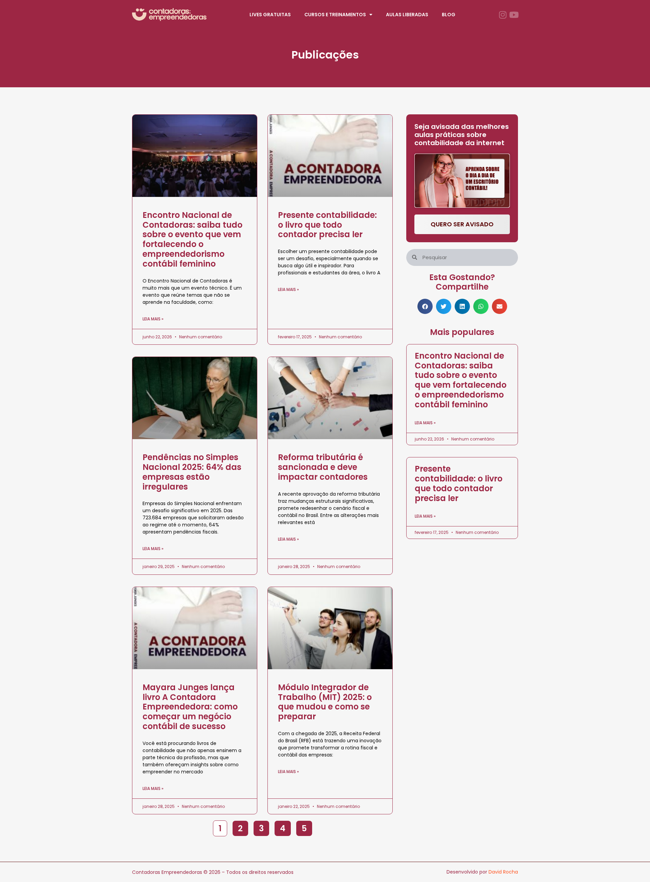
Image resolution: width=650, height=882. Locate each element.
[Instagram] (502, 14)
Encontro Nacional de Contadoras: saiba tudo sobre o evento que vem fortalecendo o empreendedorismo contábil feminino (192, 239)
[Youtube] (514, 14)
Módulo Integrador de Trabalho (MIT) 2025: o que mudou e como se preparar (325, 702)
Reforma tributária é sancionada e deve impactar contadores (323, 467)
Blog (448, 14)
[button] (425, 306)
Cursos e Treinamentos (335, 14)
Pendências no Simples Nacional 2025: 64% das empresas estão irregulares (192, 472)
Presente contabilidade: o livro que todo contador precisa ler (327, 224)
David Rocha (503, 871)
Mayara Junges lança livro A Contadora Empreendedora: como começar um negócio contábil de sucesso (190, 707)
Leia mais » (153, 319)
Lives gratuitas (270, 14)
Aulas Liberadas (407, 14)
